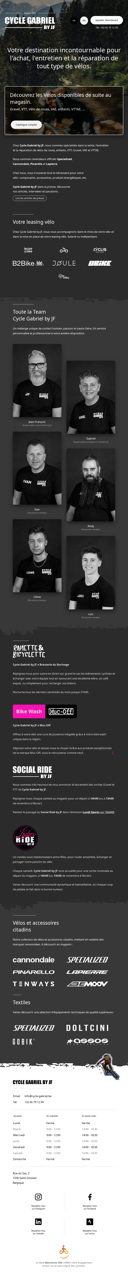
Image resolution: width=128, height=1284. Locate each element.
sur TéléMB (98, 812)
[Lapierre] (87, 972)
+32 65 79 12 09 (34, 1102)
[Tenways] (33, 984)
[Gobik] (24, 1041)
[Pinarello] (33, 972)
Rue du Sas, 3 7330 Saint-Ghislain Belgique (25, 1178)
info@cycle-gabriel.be (38, 1096)
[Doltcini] (87, 1027)
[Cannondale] (33, 959)
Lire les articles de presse (30, 198)
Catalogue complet (26, 124)
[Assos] (87, 1041)
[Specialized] (87, 959)
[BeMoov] (87, 984)
